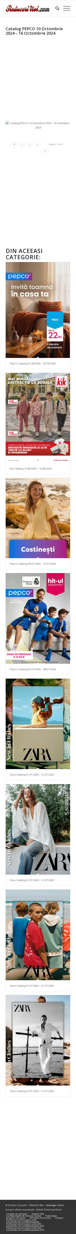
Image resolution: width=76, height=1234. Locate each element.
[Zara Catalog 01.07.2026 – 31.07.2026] (38, 724)
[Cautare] (55, 8)
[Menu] (64, 8)
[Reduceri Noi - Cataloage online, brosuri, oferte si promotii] (31, 8)
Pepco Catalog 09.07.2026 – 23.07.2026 (33, 563)
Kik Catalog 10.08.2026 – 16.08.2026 (31, 468)
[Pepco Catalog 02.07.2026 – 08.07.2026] (38, 618)
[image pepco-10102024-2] (40, 134)
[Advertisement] (38, 75)
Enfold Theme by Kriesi (48, 1209)
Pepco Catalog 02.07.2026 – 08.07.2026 (33, 669)
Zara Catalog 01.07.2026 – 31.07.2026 (32, 774)
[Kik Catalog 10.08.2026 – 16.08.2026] (38, 418)
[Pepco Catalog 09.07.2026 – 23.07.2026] (38, 518)
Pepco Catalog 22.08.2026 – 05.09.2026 (33, 363)
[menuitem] (55, 8)
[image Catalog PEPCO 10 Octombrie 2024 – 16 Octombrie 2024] (40, 127)
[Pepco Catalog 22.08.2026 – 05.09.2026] (38, 310)
